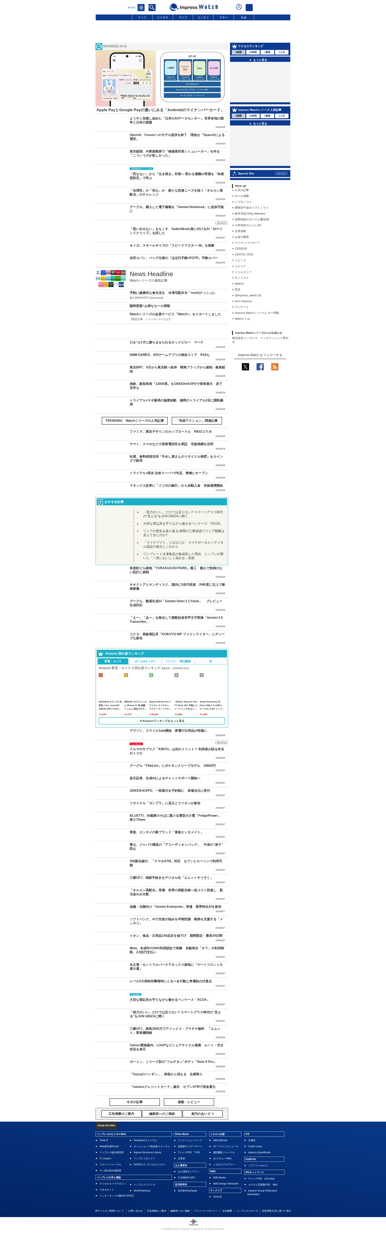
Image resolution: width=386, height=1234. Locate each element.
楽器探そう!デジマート (190, 1146)
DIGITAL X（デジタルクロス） (150, 1164)
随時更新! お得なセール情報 (150, 306)
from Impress (243, 301)
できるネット (107, 1189)
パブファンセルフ (258, 1165)
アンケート (242, 307)
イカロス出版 (217, 1134)
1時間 (238, 52)
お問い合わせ (135, 1210)
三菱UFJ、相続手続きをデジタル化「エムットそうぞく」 (171, 877)
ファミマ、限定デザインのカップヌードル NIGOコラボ (171, 431)
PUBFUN (250, 1159)
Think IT (104, 1140)
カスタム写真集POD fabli (262, 1184)
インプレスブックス (144, 1184)
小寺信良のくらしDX (248, 225)
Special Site (246, 173)
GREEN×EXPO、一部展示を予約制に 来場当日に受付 (170, 790)
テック (142, 17)
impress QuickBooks (259, 1152)
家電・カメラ (113, 661)
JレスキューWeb (222, 1158)
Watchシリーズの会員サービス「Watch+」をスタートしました (175, 314)
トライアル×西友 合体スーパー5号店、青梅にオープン (169, 473)
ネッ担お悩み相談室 (110, 1170)
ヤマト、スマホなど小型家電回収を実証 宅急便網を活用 (171, 444)
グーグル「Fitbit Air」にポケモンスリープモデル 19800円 (173, 765)
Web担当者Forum (109, 1146)
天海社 (252, 1140)
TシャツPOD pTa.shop (261, 1178)
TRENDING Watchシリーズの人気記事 (134, 420)
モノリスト (242, 277)
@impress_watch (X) (248, 295)
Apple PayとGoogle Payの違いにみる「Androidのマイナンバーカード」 (160, 110)
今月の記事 (242, 190)
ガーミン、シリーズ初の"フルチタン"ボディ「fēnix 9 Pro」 (173, 1061)
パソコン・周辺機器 (178, 661)
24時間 (253, 52)
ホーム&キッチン (145, 661)
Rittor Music (182, 1134)
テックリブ (216, 1190)
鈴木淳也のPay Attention (250, 213)
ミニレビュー (243, 272)
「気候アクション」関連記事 (197, 420)
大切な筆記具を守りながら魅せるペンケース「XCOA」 (183, 523)
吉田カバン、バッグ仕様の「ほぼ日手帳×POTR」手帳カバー (174, 258)
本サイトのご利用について (109, 1210)
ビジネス (162, 17)
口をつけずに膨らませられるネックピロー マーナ (167, 342)
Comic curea (255, 1146)
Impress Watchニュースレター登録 (257, 312)
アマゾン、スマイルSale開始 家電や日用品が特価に (168, 730)
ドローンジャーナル (110, 1164)
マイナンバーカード (247, 242)
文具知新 (240, 231)
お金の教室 (242, 236)
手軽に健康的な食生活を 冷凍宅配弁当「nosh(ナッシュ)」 (173, 292)
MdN (213, 1171)
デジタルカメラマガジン (113, 1183)
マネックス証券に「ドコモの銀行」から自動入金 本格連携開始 (176, 485)
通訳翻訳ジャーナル (224, 1152)
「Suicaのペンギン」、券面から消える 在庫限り (166, 1074)
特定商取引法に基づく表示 (276, 1210)
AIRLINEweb (220, 1140)
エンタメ (203, 17)
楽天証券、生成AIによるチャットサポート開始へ (165, 778)
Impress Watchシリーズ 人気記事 (259, 109)
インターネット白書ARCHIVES (117, 1195)
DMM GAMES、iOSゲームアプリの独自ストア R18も (170, 354)
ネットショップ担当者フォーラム (152, 1146)
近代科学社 (181, 1184)
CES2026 (241, 248)
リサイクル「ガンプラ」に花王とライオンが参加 (165, 803)
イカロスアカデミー (224, 1164)
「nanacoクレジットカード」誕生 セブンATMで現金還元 (173, 1086)
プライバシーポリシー (206, 1210)
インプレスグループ (247, 1210)
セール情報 (242, 196)
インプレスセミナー (144, 1158)
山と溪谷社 (181, 1165)
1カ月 (282, 52)
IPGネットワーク (254, 1172)
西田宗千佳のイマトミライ (252, 207)
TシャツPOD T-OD (189, 1152)
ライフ (183, 17)
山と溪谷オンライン (189, 1171)
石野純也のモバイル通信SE (252, 219)
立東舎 (181, 1158)
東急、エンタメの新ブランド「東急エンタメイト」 (167, 832)
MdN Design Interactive (226, 1183)
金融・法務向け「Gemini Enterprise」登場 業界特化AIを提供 (175, 906)
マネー (223, 17)
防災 (237, 289)
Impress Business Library (147, 1152)
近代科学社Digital (187, 1190)
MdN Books (219, 1177)
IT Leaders (105, 1158)
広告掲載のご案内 (156, 1210)
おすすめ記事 (114, 502)
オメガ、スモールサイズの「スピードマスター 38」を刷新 (172, 245)
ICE (247, 1134)
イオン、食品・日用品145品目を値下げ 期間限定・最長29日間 (176, 935)
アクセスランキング (250, 46)
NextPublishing (142, 1190)
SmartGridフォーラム (145, 1140)
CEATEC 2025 (244, 254)
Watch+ (239, 283)
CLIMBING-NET (186, 1177)
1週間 (267, 52)
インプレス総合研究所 (112, 1152)
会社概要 (227, 1210)
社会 (244, 17)
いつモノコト (243, 201)
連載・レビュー (189, 1102)
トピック (240, 260)
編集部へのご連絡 (180, 1210)
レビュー (240, 266)
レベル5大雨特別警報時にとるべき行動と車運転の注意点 (171, 981)
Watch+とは (242, 318)
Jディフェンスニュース (225, 1146)
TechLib (217, 1196)
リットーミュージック (190, 1140)
